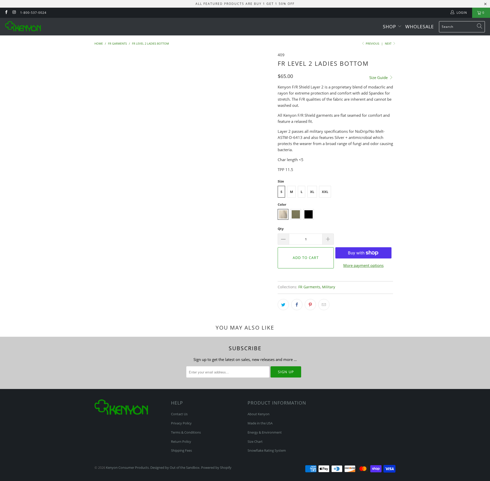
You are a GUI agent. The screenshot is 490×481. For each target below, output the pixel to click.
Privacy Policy (181, 423)
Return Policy (181, 441)
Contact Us (179, 414)
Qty (281, 228)
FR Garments (309, 287)
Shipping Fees (181, 450)
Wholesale (419, 26)
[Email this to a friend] (323, 304)
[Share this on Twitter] (283, 304)
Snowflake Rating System (267, 450)
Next (388, 43)
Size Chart (255, 441)
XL (312, 191)
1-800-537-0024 (33, 12)
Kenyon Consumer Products (127, 467)
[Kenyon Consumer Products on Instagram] (14, 12)
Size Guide (379, 77)
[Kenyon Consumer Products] (23, 26)
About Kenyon (259, 414)
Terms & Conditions (186, 432)
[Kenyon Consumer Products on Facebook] (6, 12)
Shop (390, 26)
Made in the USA (260, 423)
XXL (325, 191)
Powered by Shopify (216, 467)
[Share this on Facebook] (296, 304)
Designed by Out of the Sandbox (175, 467)
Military (328, 287)
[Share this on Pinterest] (310, 304)
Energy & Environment (265, 432)
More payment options (363, 265)
